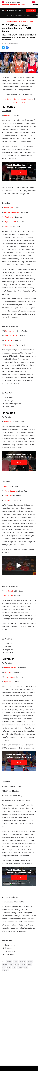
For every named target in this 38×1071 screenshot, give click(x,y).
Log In (26, 178)
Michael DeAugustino (12, 212)
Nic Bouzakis (9, 591)
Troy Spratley (10, 345)
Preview (8, 961)
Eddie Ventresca (11, 336)
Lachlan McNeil (10, 668)
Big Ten (23, 964)
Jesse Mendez (9, 677)
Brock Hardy (8, 672)
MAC (8, 967)
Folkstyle (22, 961)
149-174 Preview (19, 102)
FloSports (5, 970)
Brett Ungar (8, 208)
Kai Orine (7, 486)
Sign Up (19, 173)
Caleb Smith (9, 217)
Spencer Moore (11, 331)
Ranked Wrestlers (27, 99)
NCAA (17, 964)
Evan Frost (8, 496)
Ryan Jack (8, 682)
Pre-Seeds (7, 99)
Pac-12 (20, 967)
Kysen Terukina (10, 222)
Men (11, 964)
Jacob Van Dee (7, 596)
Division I (5, 964)
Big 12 (29, 964)
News (15, 961)
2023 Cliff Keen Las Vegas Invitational (17, 22)
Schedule (15, 99)
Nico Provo (9, 340)
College (30, 961)
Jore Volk (8, 226)
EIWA (25, 967)
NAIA (14, 967)
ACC (3, 967)
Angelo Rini (9, 500)
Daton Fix (7, 422)
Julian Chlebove (11, 491)
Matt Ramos (8, 115)
